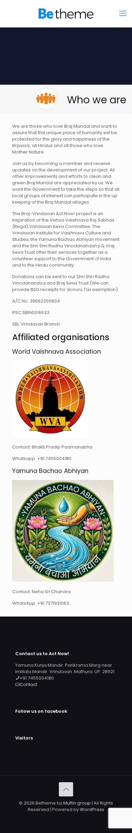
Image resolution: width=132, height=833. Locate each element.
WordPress (92, 809)
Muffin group (77, 803)
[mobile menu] (123, 13)
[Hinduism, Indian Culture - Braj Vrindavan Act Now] (66, 13)
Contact (28, 684)
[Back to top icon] (66, 789)
